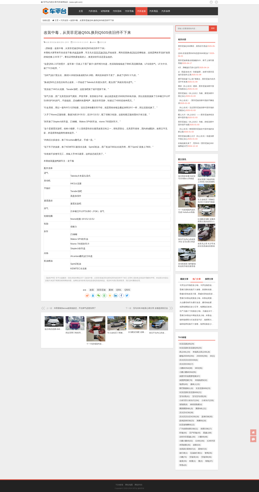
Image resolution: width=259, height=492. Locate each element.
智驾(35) (208, 453)
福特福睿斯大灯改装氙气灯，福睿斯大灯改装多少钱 (197, 320)
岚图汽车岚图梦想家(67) (189, 376)
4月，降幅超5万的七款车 (188, 67)
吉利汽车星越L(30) (187, 437)
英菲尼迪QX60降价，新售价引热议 (192, 46)
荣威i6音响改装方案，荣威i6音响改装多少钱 (197, 294)
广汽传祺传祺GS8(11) (188, 429)
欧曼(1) (192, 461)
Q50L (62, 42)
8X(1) (212, 356)
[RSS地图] (216, 2)
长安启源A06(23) (203, 388)
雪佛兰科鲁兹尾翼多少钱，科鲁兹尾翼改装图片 (197, 298)
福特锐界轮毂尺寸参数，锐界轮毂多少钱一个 (197, 324)
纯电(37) (209, 461)
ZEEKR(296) (202, 356)
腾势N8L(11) (201, 408)
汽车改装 (64, 20)
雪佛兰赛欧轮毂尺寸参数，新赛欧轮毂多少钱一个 (197, 289)
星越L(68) (207, 433)
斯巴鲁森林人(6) (186, 388)
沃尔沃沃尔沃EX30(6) (188, 360)
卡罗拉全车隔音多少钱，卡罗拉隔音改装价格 (197, 285)
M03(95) (198, 368)
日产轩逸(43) (194, 433)
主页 (56, 20)
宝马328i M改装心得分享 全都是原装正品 (150, 308)
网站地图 (129, 485)
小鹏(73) (183, 457)
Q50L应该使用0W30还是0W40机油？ (194, 53)
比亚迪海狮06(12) (187, 425)
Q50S (67, 42)
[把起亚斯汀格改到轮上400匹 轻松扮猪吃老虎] (206, 165)
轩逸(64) (183, 433)
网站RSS (138, 485)
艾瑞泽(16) (194, 457)
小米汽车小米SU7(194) (189, 400)
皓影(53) (196, 445)
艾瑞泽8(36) (206, 457)
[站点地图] (211, 2)
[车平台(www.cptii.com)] (54, 8)
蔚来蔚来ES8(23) (186, 421)
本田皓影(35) (184, 445)
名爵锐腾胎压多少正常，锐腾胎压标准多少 (197, 307)
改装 (47, 42)
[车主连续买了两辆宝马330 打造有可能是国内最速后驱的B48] (206, 185)
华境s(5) (183, 465)
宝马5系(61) (184, 396)
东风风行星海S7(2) (187, 449)
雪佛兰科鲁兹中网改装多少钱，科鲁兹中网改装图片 (197, 315)
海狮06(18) (201, 421)
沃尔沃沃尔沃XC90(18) (189, 416)
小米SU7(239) (208, 400)
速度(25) (183, 461)
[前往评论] (253, 439)
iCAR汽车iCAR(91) (215, 441)
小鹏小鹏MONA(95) (187, 372)
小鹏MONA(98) (185, 368)
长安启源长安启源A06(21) (190, 392)
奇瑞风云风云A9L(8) (201, 352)
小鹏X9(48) (203, 437)
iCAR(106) (199, 441)
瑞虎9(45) (183, 384)
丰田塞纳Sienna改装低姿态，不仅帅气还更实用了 (75, 308)
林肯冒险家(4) (196, 404)
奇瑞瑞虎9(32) (201, 380)
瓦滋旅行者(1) (196, 453)
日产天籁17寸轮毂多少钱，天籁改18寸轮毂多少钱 (197, 311)
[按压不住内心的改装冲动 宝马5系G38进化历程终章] (187, 225)
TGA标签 (119, 485)
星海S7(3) (202, 449)
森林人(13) (195, 384)
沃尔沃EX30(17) (186, 364)
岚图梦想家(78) (185, 380)
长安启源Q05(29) (186, 344)
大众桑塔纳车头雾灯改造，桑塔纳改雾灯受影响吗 (197, 302)
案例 (58, 42)
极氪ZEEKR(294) (186, 356)
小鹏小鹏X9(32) (186, 441)
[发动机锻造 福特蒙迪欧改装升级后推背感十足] (187, 250)
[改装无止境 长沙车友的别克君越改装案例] (206, 225)
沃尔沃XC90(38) (186, 412)
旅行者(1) (183, 453)
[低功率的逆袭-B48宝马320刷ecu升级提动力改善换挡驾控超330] (187, 165)
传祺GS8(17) (206, 429)
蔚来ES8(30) (207, 416)
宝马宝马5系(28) (199, 396)
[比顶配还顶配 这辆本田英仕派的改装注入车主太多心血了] (206, 206)
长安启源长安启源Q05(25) (190, 348)
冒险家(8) (183, 404)
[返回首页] (253, 432)
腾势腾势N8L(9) (186, 408)
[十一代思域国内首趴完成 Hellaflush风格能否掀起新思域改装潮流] (187, 185)
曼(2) (200, 461)
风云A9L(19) (184, 352)
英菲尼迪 (53, 42)
